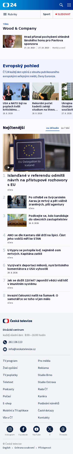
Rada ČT (43, 389)
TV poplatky (10, 375)
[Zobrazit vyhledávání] (61, 5)
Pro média (44, 360)
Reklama (43, 368)
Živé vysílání (10, 368)
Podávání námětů (48, 403)
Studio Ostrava (47, 382)
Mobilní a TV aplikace (15, 410)
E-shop (7, 403)
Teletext (8, 382)
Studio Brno (45, 375)
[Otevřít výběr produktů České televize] (69, 5)
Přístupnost (44, 447)
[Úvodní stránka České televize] (18, 320)
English (6, 447)
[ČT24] (9, 5)
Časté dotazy (46, 410)
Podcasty (8, 389)
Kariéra (42, 396)
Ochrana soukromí (24, 447)
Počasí (7, 396)
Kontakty (43, 417)
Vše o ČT (8, 417)
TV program (10, 360)
